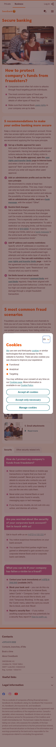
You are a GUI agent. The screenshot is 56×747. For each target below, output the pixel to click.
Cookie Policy (27, 385)
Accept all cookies (28, 392)
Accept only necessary (28, 400)
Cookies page (16, 382)
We (7, 350)
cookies (35, 350)
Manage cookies (28, 407)
